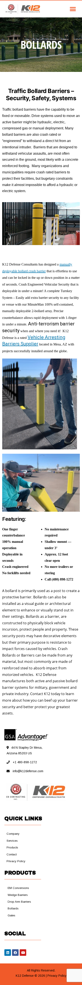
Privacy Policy (56, 975)
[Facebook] (15, 952)
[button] (59, 9)
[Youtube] (23, 952)
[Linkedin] (7, 952)
